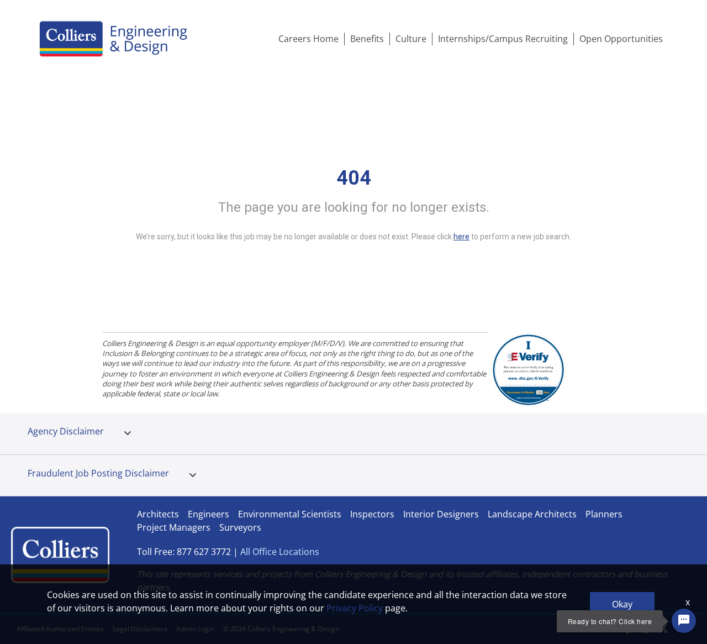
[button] (127, 433)
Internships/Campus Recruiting (503, 39)
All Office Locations (279, 552)
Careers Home (308, 39)
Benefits (367, 39)
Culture (410, 39)
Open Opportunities (621, 39)
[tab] (127, 433)
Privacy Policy (354, 608)
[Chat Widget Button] (684, 621)
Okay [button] (622, 604)
